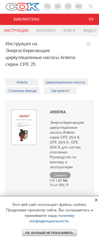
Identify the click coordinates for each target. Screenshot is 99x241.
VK (57, 6)
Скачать (60, 175)
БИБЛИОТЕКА (26, 19)
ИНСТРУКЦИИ (16, 31)
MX (78, 6)
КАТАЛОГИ (46, 31)
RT (68, 6)
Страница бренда (23, 91)
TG (47, 6)
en (91, 19)
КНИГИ (69, 31)
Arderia (22, 82)
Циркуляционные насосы (65, 82)
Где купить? (60, 91)
